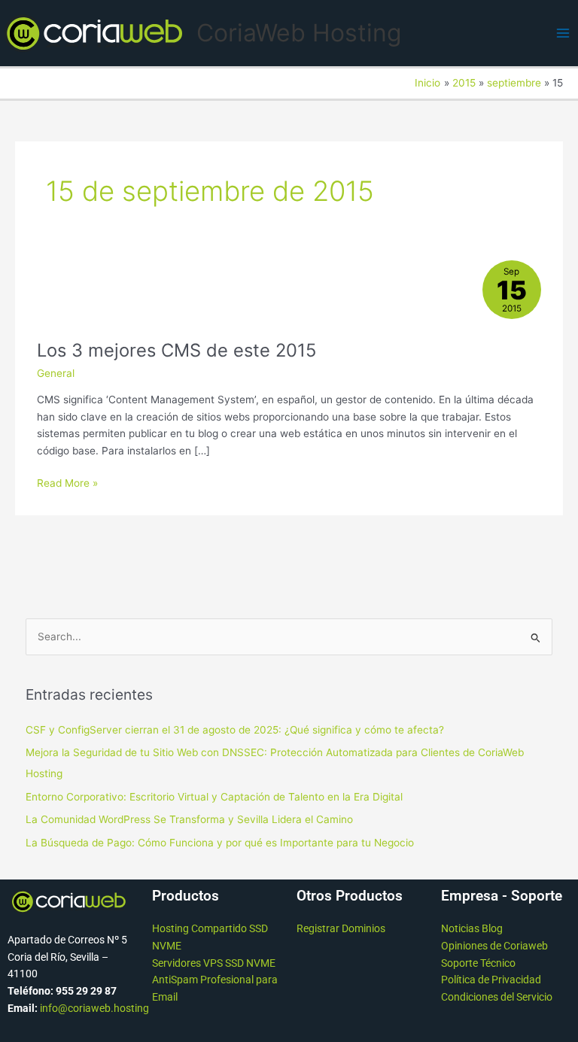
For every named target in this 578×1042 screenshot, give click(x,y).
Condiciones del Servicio (496, 997)
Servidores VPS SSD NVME (213, 963)
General (56, 373)
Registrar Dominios (341, 928)
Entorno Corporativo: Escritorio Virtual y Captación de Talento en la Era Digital (214, 797)
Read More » (67, 482)
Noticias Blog (472, 928)
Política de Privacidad (491, 980)
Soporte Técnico (478, 963)
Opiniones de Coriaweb (494, 946)
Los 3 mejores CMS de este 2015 (176, 350)
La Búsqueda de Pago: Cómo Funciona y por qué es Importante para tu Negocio (220, 843)
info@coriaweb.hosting (94, 1008)
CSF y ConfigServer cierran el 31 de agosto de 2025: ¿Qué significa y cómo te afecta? (235, 730)
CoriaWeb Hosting (298, 32)
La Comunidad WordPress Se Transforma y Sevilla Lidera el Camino (189, 819)
